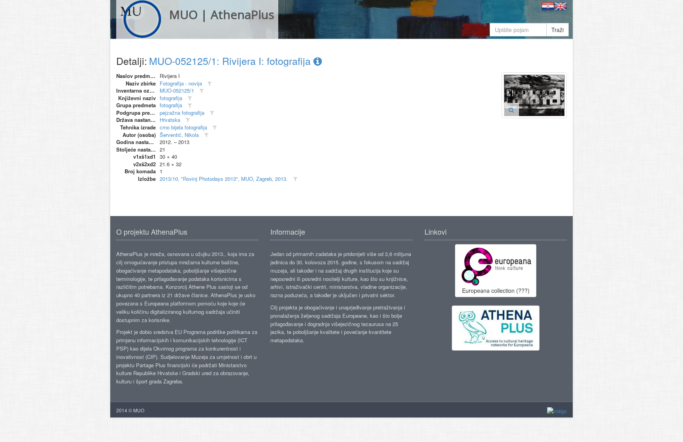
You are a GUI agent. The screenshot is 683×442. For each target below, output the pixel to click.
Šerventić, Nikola (179, 134)
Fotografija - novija (181, 83)
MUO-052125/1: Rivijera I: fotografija (231, 60)
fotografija (171, 98)
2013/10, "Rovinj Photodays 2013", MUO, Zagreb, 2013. (224, 178)
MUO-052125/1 (177, 90)
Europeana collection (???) (496, 290)
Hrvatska (170, 119)
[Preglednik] (511, 109)
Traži (557, 30)
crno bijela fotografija (183, 127)
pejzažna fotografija (182, 112)
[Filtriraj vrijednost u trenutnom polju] (209, 83)
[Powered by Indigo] (557, 410)
